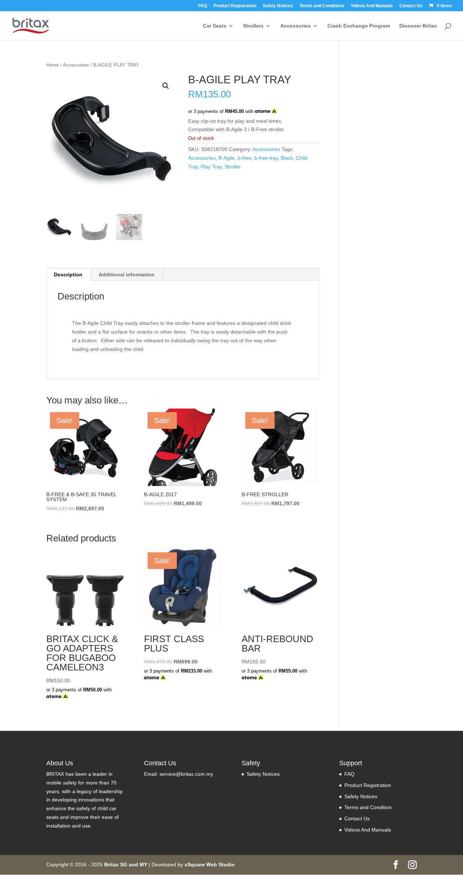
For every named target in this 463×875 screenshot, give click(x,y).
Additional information (126, 274)
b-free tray (266, 158)
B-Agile (226, 158)
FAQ (202, 6)
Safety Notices (278, 6)
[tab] (68, 274)
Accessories (295, 26)
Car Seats (214, 26)
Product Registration (234, 6)
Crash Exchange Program (358, 26)
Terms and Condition (368, 807)
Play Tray (211, 166)
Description (68, 274)
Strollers (253, 26)
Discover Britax (418, 26)
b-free (244, 158)
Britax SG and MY (125, 864)
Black (287, 158)
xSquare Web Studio (209, 864)
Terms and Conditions (322, 6)
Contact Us (410, 6)
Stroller (233, 166)
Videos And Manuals (372, 6)
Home (52, 65)
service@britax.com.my (186, 774)
